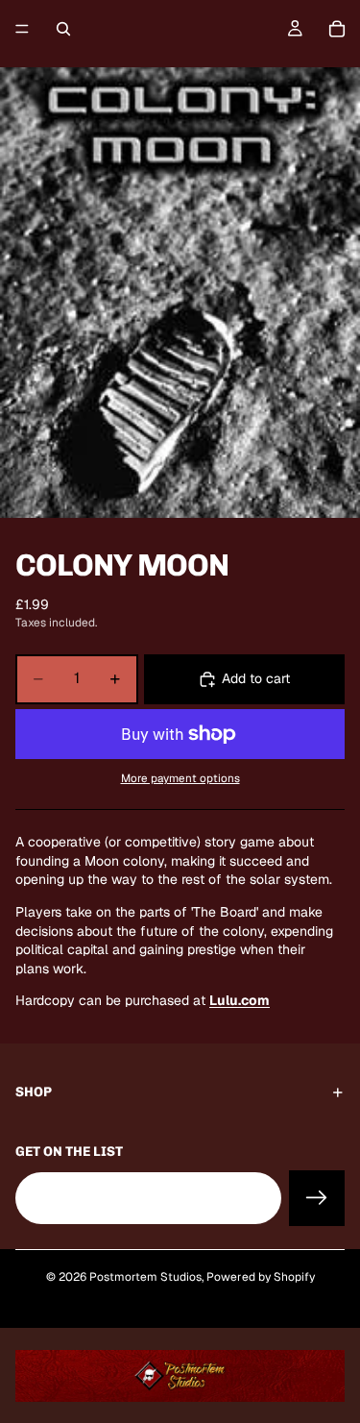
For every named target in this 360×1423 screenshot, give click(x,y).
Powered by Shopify (260, 1277)
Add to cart (256, 678)
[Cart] (337, 29)
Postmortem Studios (145, 1277)
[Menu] (22, 29)
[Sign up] (317, 1197)
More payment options (180, 778)
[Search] (63, 29)
